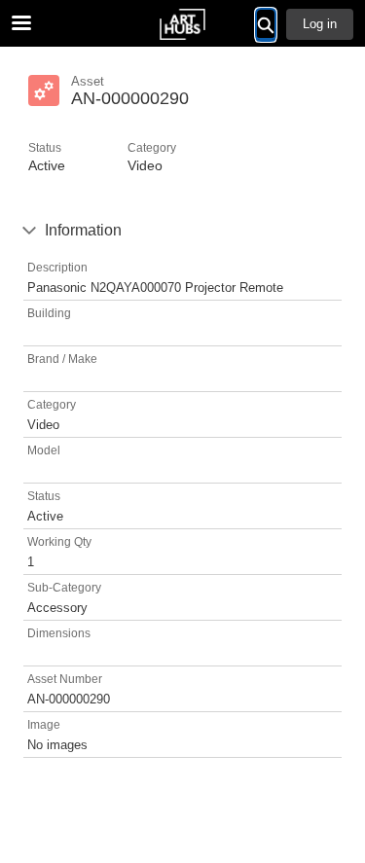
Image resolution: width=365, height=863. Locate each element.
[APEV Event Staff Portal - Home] (183, 24)
